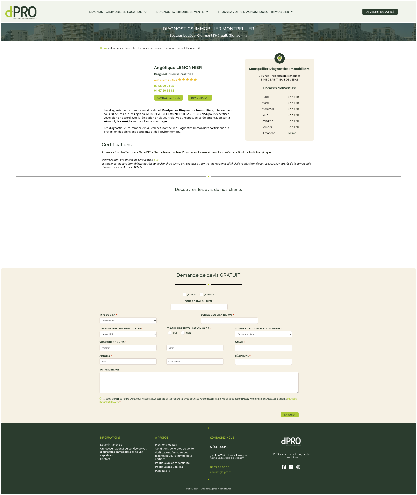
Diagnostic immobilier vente (180, 12)
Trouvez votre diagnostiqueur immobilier (253, 12)
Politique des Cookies (169, 466)
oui (175, 333)
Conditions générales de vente (174, 448)
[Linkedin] (291, 467)
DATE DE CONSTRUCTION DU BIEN (121, 328)
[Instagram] (298, 467)
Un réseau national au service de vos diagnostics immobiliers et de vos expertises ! (123, 452)
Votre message (109, 369)
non (188, 333)
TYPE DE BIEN (108, 315)
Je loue (191, 294)
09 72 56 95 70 (219, 467)
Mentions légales (166, 444)
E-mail (240, 342)
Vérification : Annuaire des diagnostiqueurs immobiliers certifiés (173, 456)
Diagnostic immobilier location (115, 12)
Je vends (209, 294)
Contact (105, 459)
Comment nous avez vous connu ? (258, 328)
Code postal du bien (199, 301)
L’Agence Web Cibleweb (220, 489)
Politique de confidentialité (172, 463)
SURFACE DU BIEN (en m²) (217, 315)
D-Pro (103, 48)
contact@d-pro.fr (220, 472)
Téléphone (243, 356)
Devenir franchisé (111, 444)
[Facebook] (284, 467)
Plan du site (162, 470)
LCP (156, 160)
